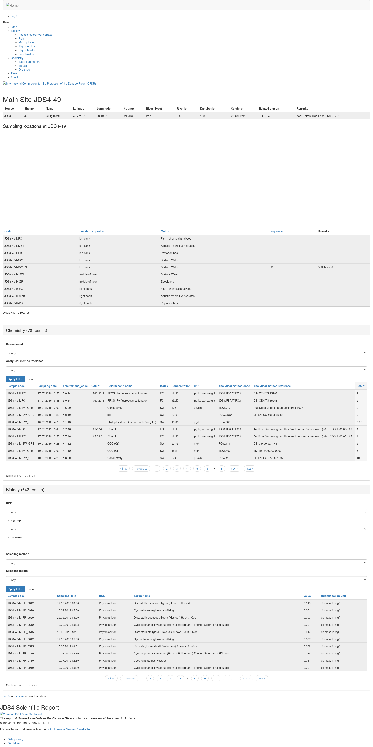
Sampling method (17, 554)
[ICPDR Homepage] (49, 83)
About (14, 77)
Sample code (16, 386)
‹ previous (141, 468)
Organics (24, 69)
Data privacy (15, 739)
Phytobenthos (27, 46)
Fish (21, 38)
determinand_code (75, 386)
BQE (9, 503)
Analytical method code (234, 386)
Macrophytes (27, 42)
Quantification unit (333, 596)
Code (7, 231)
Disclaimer (14, 743)
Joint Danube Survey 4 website (68, 729)
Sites (14, 27)
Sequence (276, 231)
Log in (14, 16)
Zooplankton (26, 54)
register (19, 696)
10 (215, 678)
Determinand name (119, 386)
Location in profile (91, 231)
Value (307, 596)
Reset (31, 379)
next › (234, 468)
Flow (14, 73)
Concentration (181, 386)
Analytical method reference (24, 361)
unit (196, 386)
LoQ (359, 386)
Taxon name (14, 537)
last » (250, 468)
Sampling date (47, 386)
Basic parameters (29, 62)
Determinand (14, 344)
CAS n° (96, 386)
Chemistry (17, 58)
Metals (23, 66)
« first (123, 468)
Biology (15, 31)
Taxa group (13, 520)
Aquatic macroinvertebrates (35, 34)
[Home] (12, 5)
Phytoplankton (27, 50)
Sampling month (17, 571)
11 (227, 678)
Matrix (165, 231)
